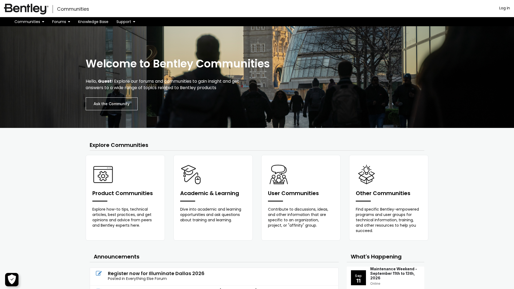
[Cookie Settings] (11, 279)
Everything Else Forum (146, 278)
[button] (29, 21)
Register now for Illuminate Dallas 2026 (156, 273)
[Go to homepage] (26, 9)
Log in (504, 8)
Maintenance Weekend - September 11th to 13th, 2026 (393, 273)
